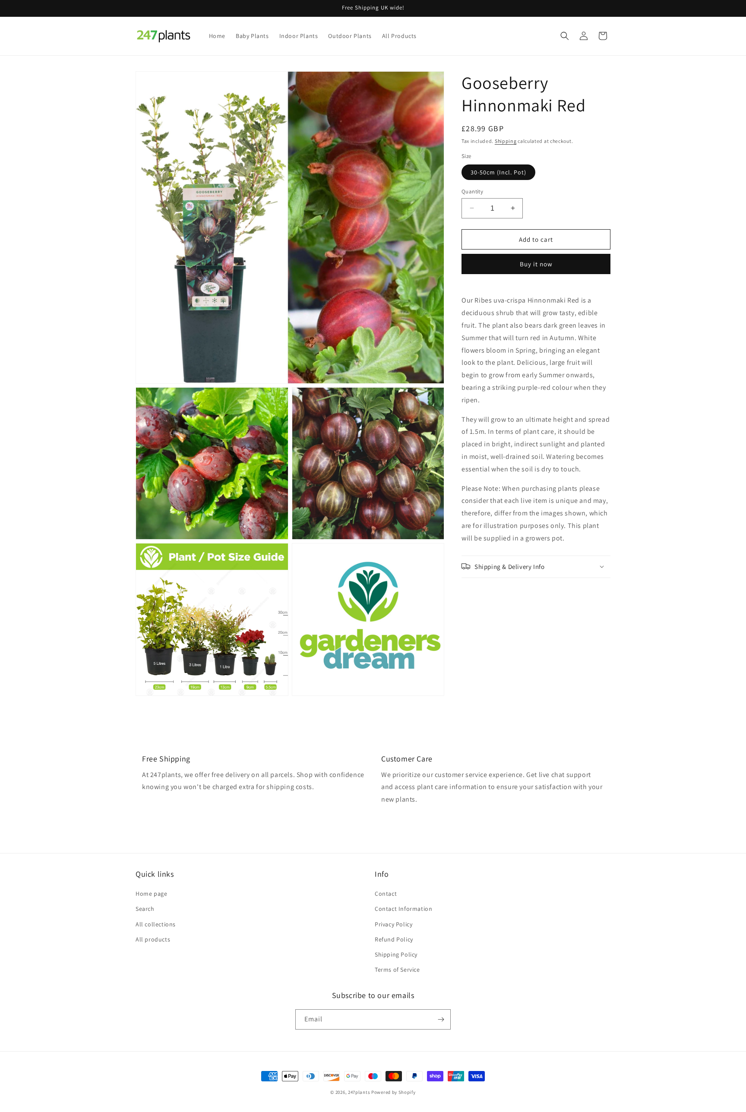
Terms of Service (397, 969)
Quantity (472, 191)
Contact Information (403, 909)
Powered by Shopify (393, 1092)
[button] (564, 35)
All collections (156, 924)
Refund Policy (394, 939)
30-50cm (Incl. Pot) (498, 172)
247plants (359, 1092)
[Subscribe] (440, 1019)
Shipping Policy (396, 954)
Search (145, 909)
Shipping (506, 141)
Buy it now (536, 264)
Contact (386, 893)
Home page (151, 893)
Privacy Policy (393, 924)
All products (153, 939)
